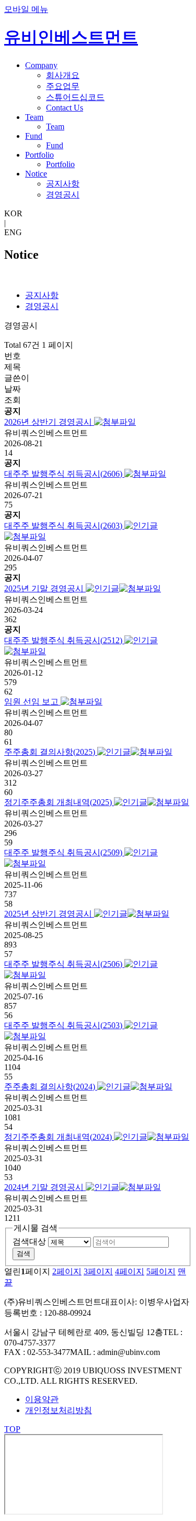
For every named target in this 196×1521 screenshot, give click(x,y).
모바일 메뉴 (26, 9)
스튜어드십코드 (75, 97)
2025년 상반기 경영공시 (49, 913)
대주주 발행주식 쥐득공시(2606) (64, 473)
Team (34, 117)
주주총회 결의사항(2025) (50, 751)
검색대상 (29, 1241)
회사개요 (62, 75)
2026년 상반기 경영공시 (49, 421)
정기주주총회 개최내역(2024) (59, 1136)
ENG (13, 232)
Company (41, 65)
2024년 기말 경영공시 (45, 1187)
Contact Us (64, 107)
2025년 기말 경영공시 (45, 588)
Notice (36, 173)
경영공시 (62, 194)
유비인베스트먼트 (71, 37)
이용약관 (42, 1399)
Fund (33, 135)
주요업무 (62, 86)
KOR (13, 213)
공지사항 (62, 183)
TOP (12, 1429)
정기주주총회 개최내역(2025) (59, 802)
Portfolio (39, 154)
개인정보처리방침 (58, 1410)
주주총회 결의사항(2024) (50, 1086)
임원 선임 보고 (32, 701)
